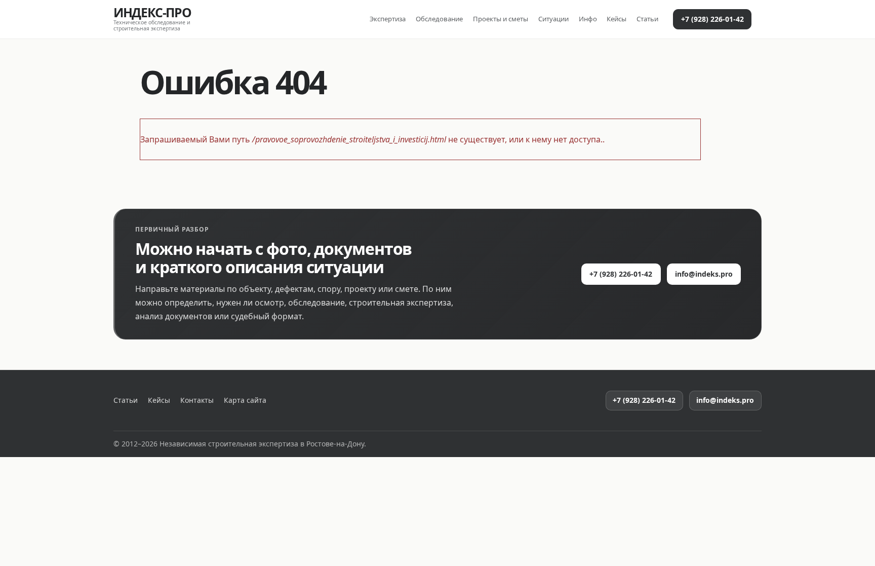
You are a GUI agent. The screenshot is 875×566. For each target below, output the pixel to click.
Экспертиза (388, 18)
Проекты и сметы (500, 18)
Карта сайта (245, 400)
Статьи (647, 18)
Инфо (588, 18)
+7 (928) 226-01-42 (712, 19)
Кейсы (616, 18)
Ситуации (553, 18)
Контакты (197, 400)
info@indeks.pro (704, 274)
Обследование (439, 18)
